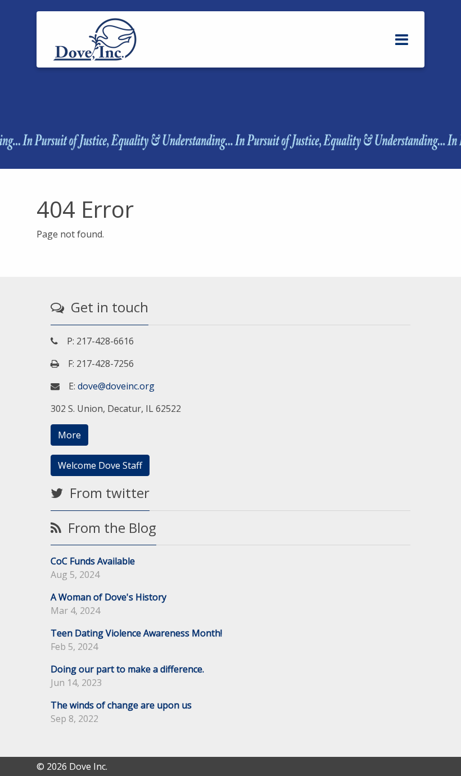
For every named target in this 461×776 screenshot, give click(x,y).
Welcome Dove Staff (100, 465)
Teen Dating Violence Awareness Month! (136, 633)
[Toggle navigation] (401, 39)
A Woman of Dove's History (108, 597)
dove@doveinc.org (116, 386)
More (69, 435)
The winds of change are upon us (121, 705)
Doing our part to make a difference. (127, 669)
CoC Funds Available (93, 561)
